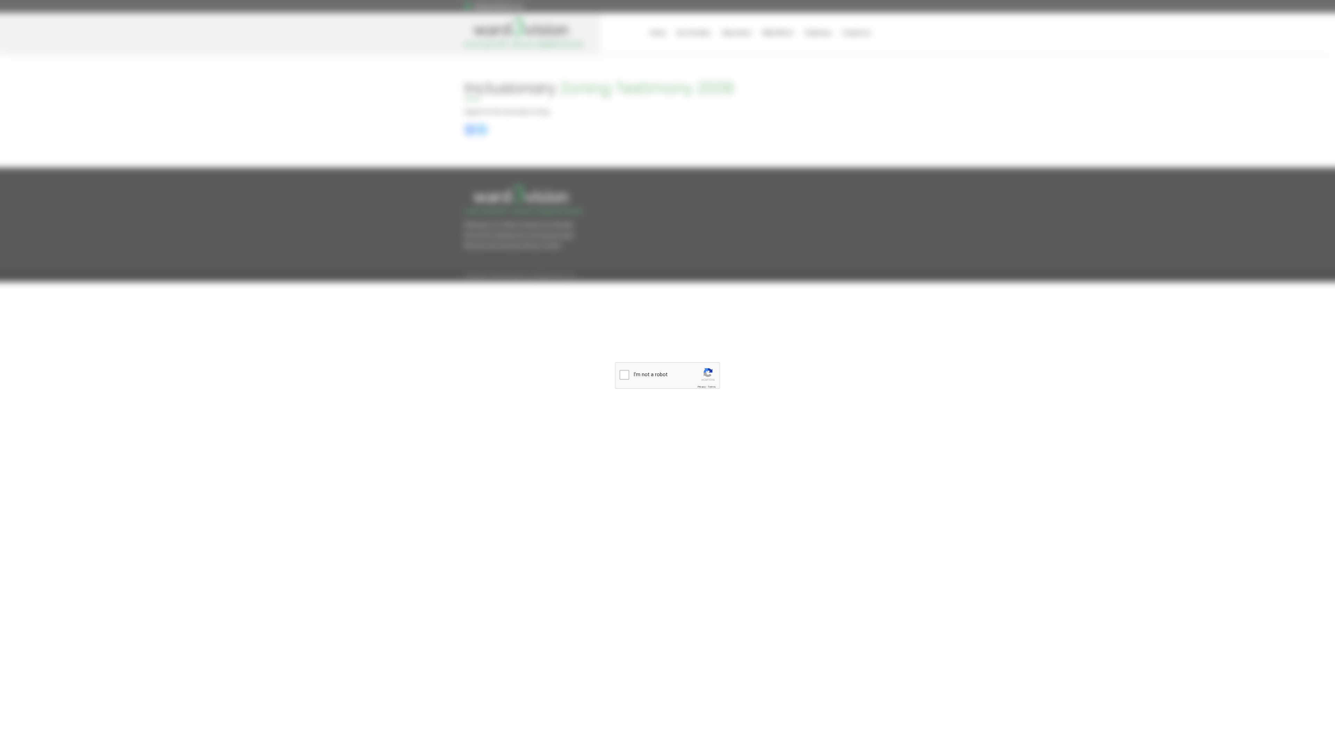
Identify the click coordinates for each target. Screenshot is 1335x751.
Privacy (701, 386)
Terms (711, 386)
